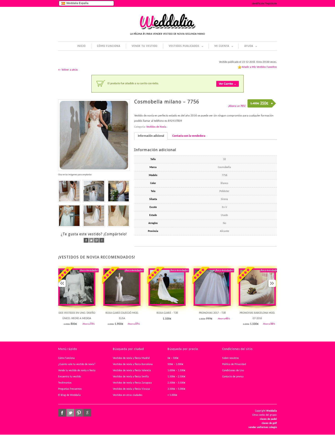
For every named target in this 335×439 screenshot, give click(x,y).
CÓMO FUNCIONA (108, 46)
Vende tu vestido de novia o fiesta (76, 370)
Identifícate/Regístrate (264, 3)
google (101, 240)
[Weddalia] (167, 29)
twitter (91, 240)
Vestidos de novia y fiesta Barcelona (133, 364)
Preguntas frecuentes (70, 389)
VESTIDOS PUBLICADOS (181, 47)
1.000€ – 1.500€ (176, 370)
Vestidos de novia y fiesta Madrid (131, 358)
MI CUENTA (219, 47)
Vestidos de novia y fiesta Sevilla (131, 376)
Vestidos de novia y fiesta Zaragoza (132, 382)
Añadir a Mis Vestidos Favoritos (259, 67)
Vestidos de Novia (156, 127)
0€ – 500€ (173, 358)
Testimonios (65, 382)
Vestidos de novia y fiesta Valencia (132, 370)
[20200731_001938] (118, 191)
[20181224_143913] (94, 191)
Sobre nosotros (230, 358)
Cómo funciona (66, 358)
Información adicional (151, 135)
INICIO (81, 46)
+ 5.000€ (172, 395)
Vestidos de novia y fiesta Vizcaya (131, 389)
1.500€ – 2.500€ (176, 376)
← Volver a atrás (68, 69)
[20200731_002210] (118, 216)
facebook (86, 240)
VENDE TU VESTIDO (144, 46)
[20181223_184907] (69, 191)
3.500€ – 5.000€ (176, 389)
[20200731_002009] (94, 216)
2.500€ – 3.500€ (176, 382)
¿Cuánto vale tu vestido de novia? (76, 364)
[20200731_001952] (69, 216)
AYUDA (245, 47)
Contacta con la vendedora (188, 135)
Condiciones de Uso (233, 370)
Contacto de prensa (233, 376)
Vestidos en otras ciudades (127, 395)
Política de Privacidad (234, 364)
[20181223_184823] (94, 135)
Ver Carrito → (227, 83)
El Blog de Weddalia (69, 395)
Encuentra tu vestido (69, 376)
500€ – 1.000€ (175, 364)
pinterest (96, 240)
